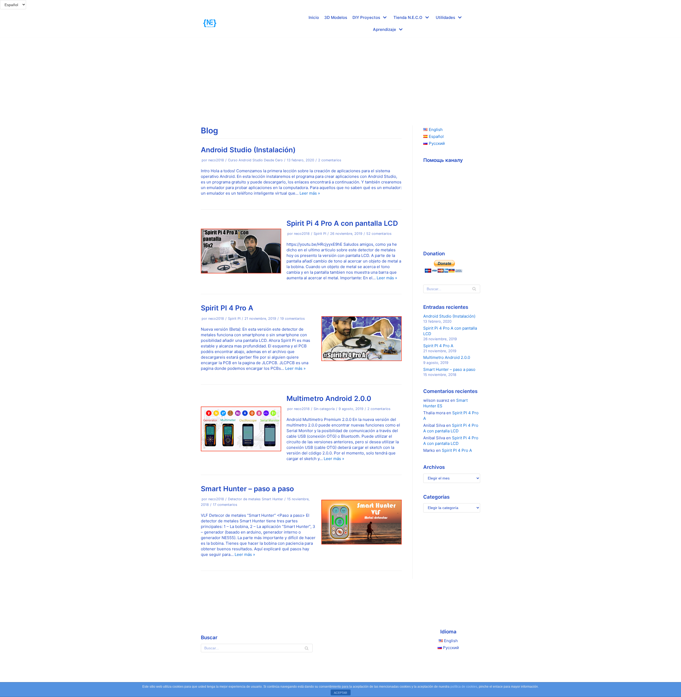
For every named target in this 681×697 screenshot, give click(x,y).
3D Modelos (335, 17)
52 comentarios (379, 234)
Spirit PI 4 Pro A (227, 308)
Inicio (314, 17)
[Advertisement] (340, 77)
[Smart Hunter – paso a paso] (361, 543)
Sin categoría (324, 409)
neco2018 (216, 160)
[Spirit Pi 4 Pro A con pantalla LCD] (241, 271)
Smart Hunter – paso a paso (247, 489)
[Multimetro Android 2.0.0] (241, 449)
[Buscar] (474, 289)
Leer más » (310, 193)
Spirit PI (320, 234)
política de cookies (463, 686)
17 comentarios (225, 505)
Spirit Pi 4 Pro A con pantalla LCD (342, 223)
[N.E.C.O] (210, 23)
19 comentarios (292, 319)
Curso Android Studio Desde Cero (255, 160)
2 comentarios (329, 160)
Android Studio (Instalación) (248, 150)
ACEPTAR (340, 692)
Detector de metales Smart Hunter (255, 499)
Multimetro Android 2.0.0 (328, 398)
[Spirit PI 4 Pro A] (361, 359)
